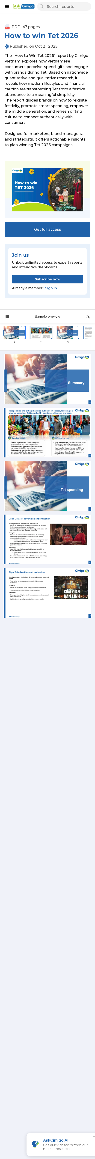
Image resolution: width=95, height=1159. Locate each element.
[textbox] (47, 100)
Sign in (51, 288)
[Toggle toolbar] (7, 316)
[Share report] (87, 316)
